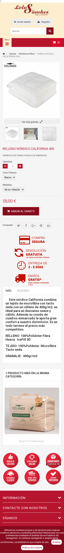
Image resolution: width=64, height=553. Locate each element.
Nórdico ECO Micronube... (32, 441)
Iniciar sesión (24, 22)
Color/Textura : (10, 172)
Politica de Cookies (32, 547)
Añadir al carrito (23, 211)
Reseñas (23, 290)
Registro (45, 22)
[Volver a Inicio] (4, 53)
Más (9, 290)
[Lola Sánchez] (32, 15)
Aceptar (56, 542)
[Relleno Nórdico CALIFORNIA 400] (12, 140)
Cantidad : (8, 161)
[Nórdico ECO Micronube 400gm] (32, 385)
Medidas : (8, 185)
